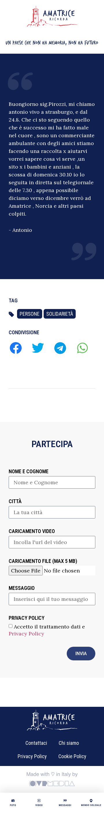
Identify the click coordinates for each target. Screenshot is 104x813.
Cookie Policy (72, 756)
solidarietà (59, 314)
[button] (15, 348)
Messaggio (22, 588)
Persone (30, 314)
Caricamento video (32, 531)
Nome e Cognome (29, 471)
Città (15, 501)
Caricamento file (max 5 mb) (43, 561)
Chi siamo (69, 743)
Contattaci (36, 743)
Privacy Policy (26, 633)
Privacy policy (26, 618)
